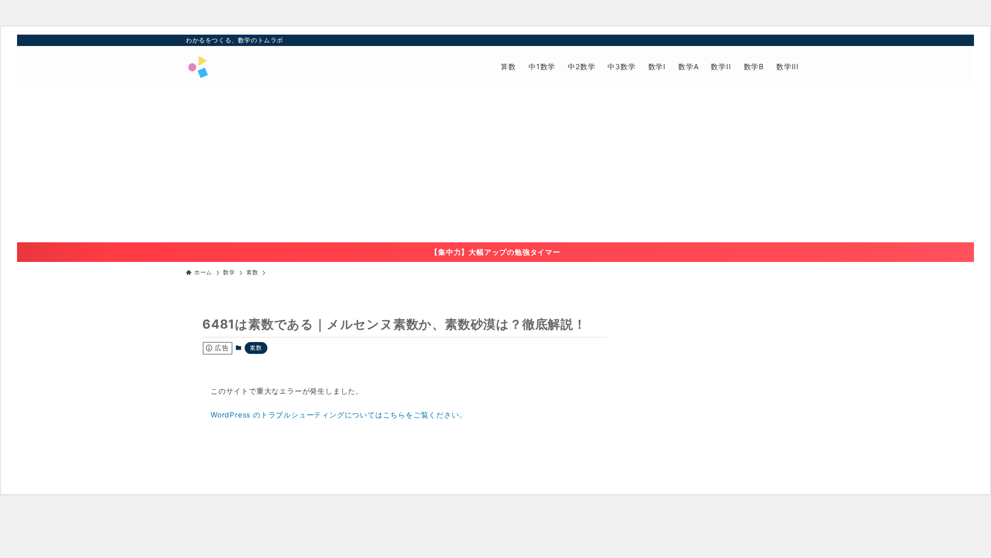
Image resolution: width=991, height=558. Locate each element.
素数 (256, 347)
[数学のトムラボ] (198, 66)
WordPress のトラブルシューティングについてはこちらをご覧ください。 (339, 414)
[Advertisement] (495, 164)
